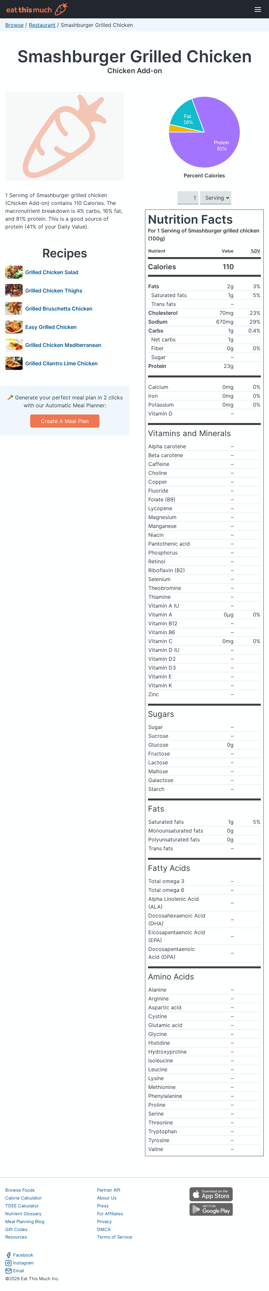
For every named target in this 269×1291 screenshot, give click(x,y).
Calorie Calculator (23, 1197)
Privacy (104, 1221)
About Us (106, 1197)
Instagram (23, 1262)
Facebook (23, 1255)
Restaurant (42, 25)
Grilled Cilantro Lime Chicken (61, 363)
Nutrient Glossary (23, 1213)
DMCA (104, 1229)
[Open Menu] (258, 9)
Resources (16, 1237)
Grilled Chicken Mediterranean (63, 345)
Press (103, 1205)
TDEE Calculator (22, 1205)
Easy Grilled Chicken (51, 327)
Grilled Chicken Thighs (53, 290)
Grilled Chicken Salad (51, 272)
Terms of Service (114, 1237)
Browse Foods (20, 1190)
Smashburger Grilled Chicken (134, 56)
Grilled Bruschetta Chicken (59, 308)
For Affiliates (110, 1213)
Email (18, 1270)
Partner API (108, 1190)
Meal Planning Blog (24, 1221)
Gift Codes (16, 1229)
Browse (14, 25)
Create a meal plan (65, 421)
